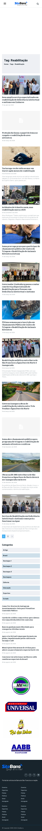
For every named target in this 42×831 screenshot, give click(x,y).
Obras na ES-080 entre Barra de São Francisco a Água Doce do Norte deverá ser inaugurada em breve (20, 477)
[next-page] (12, 536)
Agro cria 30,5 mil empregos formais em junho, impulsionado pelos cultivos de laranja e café (19, 638)
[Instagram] (30, 775)
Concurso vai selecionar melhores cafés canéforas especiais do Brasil (19, 658)
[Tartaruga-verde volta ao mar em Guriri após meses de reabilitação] (21, 156)
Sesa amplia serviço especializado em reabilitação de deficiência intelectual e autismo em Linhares (20, 99)
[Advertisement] (21, 30)
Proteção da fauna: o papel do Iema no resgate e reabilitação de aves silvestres (20, 135)
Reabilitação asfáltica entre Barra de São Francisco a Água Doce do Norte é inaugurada (20, 362)
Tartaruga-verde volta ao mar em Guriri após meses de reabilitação (18, 169)
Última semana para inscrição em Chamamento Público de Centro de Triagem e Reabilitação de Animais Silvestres (19, 326)
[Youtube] (38, 775)
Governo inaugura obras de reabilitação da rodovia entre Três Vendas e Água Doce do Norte (18, 406)
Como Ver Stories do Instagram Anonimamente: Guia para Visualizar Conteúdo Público (18, 608)
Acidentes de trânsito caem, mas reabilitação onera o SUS (17, 208)
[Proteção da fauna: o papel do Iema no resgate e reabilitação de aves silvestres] (21, 120)
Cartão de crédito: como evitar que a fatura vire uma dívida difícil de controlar (20, 618)
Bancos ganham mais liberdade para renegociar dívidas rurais (18, 628)
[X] (34, 775)
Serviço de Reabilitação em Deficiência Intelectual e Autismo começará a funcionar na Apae (21, 518)
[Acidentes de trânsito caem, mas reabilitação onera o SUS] (21, 195)
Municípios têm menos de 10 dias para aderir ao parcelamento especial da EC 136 (20, 648)
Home (6, 64)
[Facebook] (26, 775)
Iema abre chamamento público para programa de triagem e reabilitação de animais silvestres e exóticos (20, 441)
